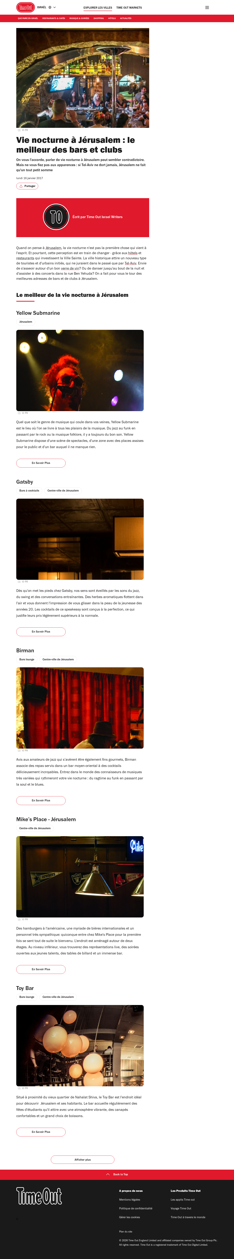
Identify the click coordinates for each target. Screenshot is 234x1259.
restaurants (25, 259)
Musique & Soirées (79, 19)
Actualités (125, 19)
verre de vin (70, 269)
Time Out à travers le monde (188, 1217)
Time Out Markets (129, 8)
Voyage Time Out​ (181, 1208)
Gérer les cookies (129, 1217)
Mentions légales (129, 1200)
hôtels (132, 253)
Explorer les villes (98, 8)
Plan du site (125, 1232)
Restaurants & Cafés (53, 19)
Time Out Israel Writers (104, 217)
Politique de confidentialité (135, 1208)
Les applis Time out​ (183, 1200)
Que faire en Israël (28, 19)
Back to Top (120, 1174)
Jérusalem (53, 248)
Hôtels (112, 19)
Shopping (99, 19)
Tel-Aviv (130, 264)
